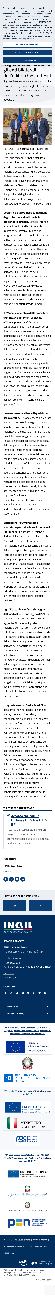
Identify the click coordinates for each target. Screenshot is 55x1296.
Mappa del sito (9, 1252)
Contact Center (12, 958)
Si (15, 905)
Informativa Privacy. (26, 38)
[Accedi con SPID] (41, 1263)
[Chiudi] (52, 4)
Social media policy (44, 1279)
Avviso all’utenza (40, 1239)
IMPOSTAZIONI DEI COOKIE (27, 44)
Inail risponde (8, 973)
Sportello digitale (10, 977)
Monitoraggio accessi (38, 1246)
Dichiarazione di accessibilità (15, 1246)
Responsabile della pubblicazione (16, 1239)
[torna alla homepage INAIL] (18, 927)
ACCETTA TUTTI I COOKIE (27, 60)
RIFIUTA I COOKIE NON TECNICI (27, 52)
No (40, 905)
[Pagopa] (23, 1263)
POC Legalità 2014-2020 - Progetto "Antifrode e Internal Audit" (27, 1093)
